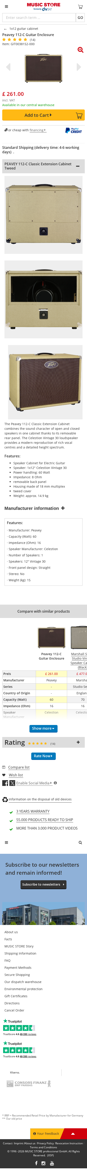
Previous (8, 67)
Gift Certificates (15, 996)
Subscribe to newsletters (41, 884)
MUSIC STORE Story (18, 946)
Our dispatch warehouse (22, 982)
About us (11, 932)
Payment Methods (17, 967)
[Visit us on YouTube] (52, 1164)
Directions (12, 1003)
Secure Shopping (17, 975)
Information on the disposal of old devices (40, 799)
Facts (8, 939)
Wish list (16, 775)
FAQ (7, 960)
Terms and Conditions (43, 1147)
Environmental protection (23, 989)
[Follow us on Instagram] (44, 1164)
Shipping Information (20, 953)
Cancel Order (14, 1010)
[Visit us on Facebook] (36, 1164)
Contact (7, 1143)
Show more (42, 728)
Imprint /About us (24, 1143)
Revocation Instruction (69, 1143)
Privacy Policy (45, 1143)
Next (78, 67)
